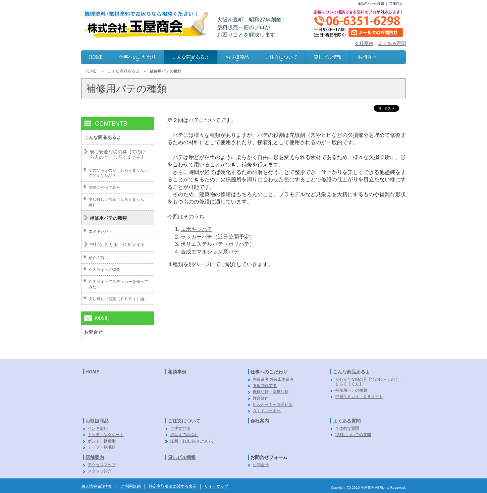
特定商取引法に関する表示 (172, 486)
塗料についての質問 (353, 434)
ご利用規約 (131, 486)
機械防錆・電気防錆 (271, 392)
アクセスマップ (102, 465)
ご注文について (281, 59)
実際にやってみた (104, 187)
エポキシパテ (196, 229)
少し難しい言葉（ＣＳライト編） (118, 299)
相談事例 (177, 371)
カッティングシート (106, 434)
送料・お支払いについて (192, 441)
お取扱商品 (237, 59)
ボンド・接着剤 (102, 441)
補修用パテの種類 (108, 218)
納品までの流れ (184, 434)
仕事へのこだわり (137, 59)
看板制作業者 (265, 385)
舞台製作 (261, 398)
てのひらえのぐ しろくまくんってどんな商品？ (118, 173)
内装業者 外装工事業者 (273, 379)
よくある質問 (392, 43)
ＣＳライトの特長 (104, 269)
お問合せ (367, 57)
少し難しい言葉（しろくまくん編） (116, 202)
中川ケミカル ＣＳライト (117, 244)
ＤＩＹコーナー (267, 411)
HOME (96, 57)
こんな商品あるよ (190, 59)
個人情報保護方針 (97, 486)
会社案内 (364, 43)
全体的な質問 (347, 428)
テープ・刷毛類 (102, 447)
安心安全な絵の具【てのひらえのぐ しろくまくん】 (117, 154)
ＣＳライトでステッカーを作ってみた (118, 284)
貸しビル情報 (328, 57)
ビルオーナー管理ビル (273, 404)
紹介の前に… (100, 257)
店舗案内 (94, 457)
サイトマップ (216, 486)
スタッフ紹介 (100, 471)
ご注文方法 (180, 428)
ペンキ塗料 (98, 428)
